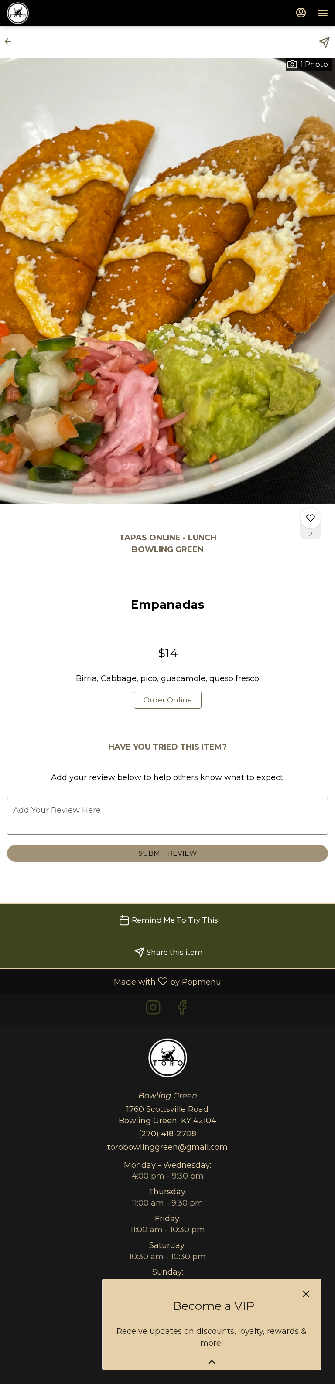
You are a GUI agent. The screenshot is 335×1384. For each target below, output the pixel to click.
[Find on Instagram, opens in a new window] (153, 1010)
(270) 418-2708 (167, 1134)
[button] (10, 41)
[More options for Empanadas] (310, 518)
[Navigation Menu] (322, 13)
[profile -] (301, 12)
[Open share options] (324, 42)
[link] (168, 700)
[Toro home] (46, 13)
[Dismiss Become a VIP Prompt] (306, 1294)
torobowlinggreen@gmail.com (167, 1147)
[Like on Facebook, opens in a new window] (182, 1010)
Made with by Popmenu (114, 981)
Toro (167, 1057)
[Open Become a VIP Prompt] (212, 1362)
